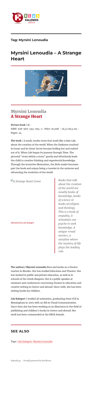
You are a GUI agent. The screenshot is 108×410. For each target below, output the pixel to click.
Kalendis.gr (16, 360)
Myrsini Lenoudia (42, 341)
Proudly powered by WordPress (37, 360)
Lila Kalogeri (25, 341)
